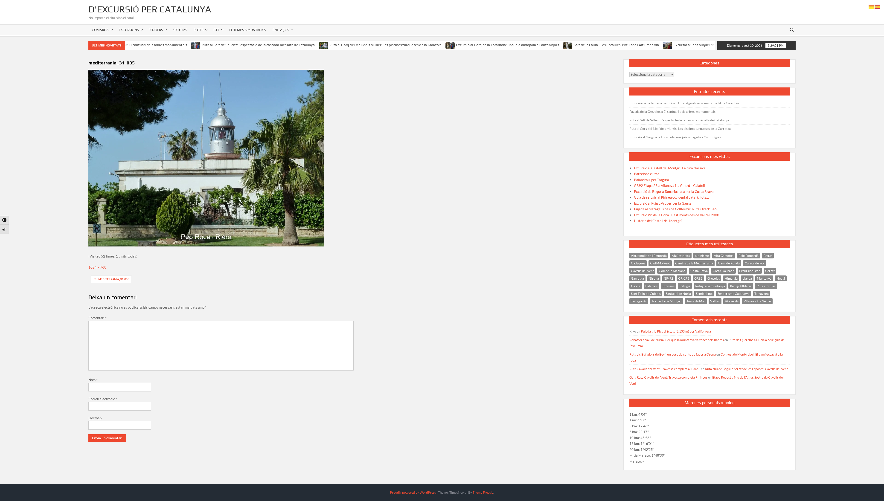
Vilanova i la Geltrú (757, 301)
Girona (654, 278)
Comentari (97, 318)
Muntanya (764, 278)
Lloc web (95, 418)
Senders (156, 30)
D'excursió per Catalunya (149, 9)
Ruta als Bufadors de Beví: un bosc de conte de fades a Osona (672, 354)
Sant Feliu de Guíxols (646, 293)
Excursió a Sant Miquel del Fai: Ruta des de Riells (683, 45)
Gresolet (713, 278)
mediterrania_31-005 (113, 279)
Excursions (129, 30)
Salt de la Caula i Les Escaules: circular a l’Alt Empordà (587, 45)
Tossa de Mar (695, 301)
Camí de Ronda (729, 263)
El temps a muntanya (247, 30)
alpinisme (702, 256)
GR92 (698, 278)
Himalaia (731, 278)
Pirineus (669, 286)
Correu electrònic (102, 399)
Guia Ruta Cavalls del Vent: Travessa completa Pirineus (668, 377)
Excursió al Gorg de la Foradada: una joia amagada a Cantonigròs (478, 45)
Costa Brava (699, 271)
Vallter (715, 301)
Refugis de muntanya (710, 286)
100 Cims (180, 30)
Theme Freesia (483, 492)
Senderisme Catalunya (733, 293)
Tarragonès (639, 301)
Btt (216, 30)
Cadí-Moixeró (660, 263)
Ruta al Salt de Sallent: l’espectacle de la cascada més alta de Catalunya (229, 45)
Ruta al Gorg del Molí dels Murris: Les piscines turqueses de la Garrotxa (356, 45)
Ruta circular (766, 286)
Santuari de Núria (678, 293)
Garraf (770, 271)
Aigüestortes (681, 256)
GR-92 (668, 278)
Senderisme (704, 293)
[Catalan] (872, 6)
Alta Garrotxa (723, 256)
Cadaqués (638, 263)
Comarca (100, 30)
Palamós (651, 286)
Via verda (732, 301)
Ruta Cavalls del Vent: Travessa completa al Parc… (664, 369)
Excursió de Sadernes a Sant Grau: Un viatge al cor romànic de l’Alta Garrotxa (684, 103)
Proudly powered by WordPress (413, 492)
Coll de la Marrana (672, 271)
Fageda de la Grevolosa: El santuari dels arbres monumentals (672, 111)
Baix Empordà (749, 256)
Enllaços (281, 30)
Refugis (685, 286)
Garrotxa (637, 278)
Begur (768, 256)
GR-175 (683, 278)
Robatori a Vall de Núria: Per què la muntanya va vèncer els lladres (676, 340)
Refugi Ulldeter (741, 286)
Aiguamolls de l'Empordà (649, 256)
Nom (93, 380)
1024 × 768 (97, 267)
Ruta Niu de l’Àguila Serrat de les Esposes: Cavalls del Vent (746, 369)
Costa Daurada (723, 271)
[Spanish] (878, 6)
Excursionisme (749, 271)
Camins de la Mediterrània (694, 263)
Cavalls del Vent (642, 271)
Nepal (780, 278)
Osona (635, 286)
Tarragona (761, 293)
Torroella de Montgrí (666, 301)
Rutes (198, 30)
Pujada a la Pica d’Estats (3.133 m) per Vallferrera (676, 331)
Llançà (747, 278)
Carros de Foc (755, 263)
